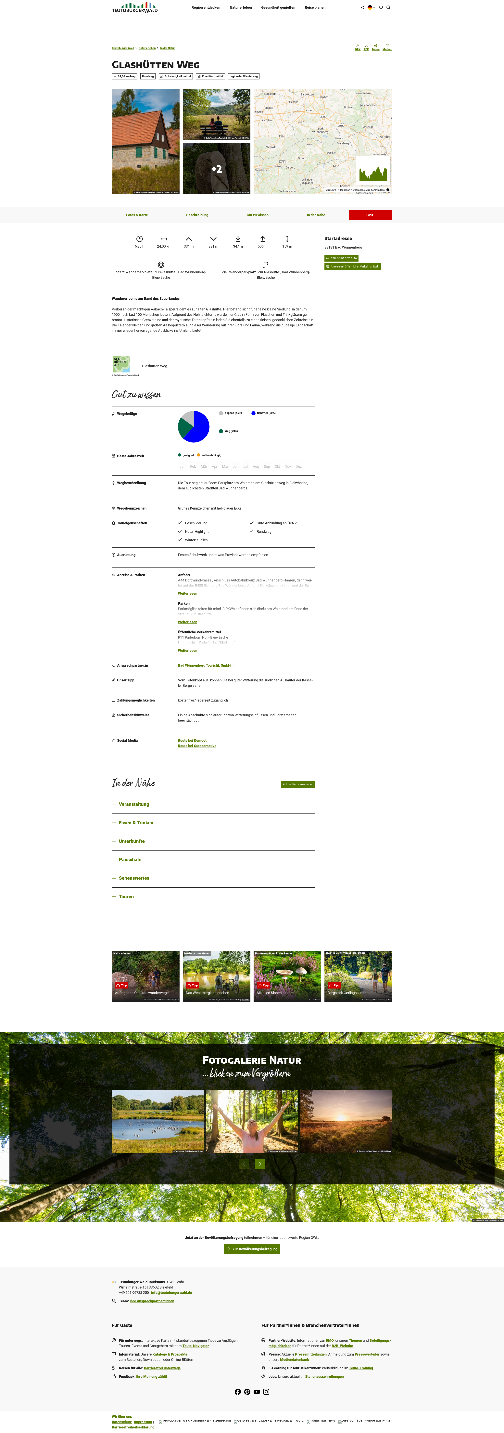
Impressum (143, 1422)
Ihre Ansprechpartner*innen (152, 1301)
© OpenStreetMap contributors (367, 190)
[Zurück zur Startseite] (135, 7)
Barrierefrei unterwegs (162, 1368)
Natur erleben (241, 7)
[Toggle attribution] (387, 189)
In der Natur (167, 48)
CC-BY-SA (175, 192)
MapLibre (331, 190)
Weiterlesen (187, 593)
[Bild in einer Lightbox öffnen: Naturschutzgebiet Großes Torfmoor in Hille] (346, 1121)
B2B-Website (342, 1346)
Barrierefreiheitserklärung (133, 1427)
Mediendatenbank (294, 1360)
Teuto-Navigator (196, 1346)
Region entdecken (206, 7)
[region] (323, 141)
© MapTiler (344, 190)
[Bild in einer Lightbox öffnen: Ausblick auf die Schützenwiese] (216, 114)
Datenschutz (122, 1422)
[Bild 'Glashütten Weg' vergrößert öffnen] (125, 364)
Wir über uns (122, 1416)
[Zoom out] (258, 99)
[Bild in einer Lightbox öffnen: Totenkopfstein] (216, 168)
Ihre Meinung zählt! (151, 1376)
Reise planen (315, 7)
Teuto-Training (361, 1368)
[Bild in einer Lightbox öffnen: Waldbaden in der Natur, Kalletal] (252, 1121)
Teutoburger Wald (123, 48)
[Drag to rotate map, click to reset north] (258, 105)
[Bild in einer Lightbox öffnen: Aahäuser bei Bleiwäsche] (146, 141)
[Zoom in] (258, 94)
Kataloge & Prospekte (170, 1354)
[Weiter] (260, 1164)
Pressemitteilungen (311, 1354)
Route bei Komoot (192, 740)
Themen (355, 1340)
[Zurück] (244, 1164)
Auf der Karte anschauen (298, 784)
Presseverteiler (367, 1354)
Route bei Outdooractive (197, 746)
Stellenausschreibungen (324, 1376)
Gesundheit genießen (278, 7)
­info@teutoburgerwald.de (171, 1292)
